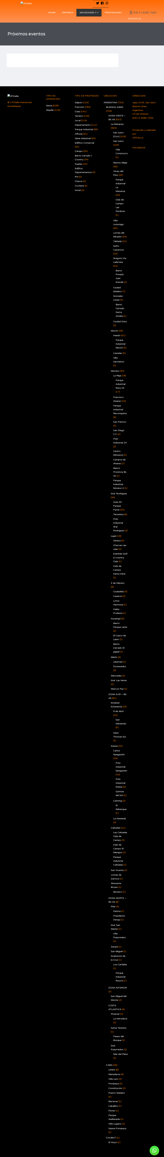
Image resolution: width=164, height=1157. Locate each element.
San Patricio (119, 422)
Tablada (117, 241)
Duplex (78, 164)
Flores (111, 1110)
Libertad (117, 661)
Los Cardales (120, 964)
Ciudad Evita (120, 321)
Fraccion (79, 107)
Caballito (113, 1106)
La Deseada (119, 818)
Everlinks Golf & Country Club (120, 557)
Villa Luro (113, 1079)
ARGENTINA (110, 102)
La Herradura (120, 1018)
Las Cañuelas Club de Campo (120, 836)
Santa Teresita (118, 1028)
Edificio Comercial (84, 143)
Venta (49, 105)
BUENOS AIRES (114, 107)
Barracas (113, 1101)
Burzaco (117, 891)
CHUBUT (111, 1137)
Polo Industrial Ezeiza (120, 783)
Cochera (79, 185)
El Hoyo (112, 1142)
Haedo (116, 335)
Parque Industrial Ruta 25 (120, 384)
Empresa (67, 12)
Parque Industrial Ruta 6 (120, 977)
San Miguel (117, 951)
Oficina (78, 134)
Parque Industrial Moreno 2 (118, 484)
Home (51, 12)
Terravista (118, 514)
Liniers (111, 1069)
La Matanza (117, 124)
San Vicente (117, 870)
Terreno (79, 116)
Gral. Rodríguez (119, 493)
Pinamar (115, 1014)
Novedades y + (89, 12)
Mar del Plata (120, 1054)
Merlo (114, 657)
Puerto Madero (116, 1093)
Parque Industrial (84, 129)
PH (76, 176)
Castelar (117, 353)
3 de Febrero (118, 583)
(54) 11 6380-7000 (144, 12)
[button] (154, 1150)
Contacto (134, 18)
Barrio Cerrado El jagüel (118, 648)
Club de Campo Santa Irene (119, 570)
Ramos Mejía (120, 162)
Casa (77, 111)
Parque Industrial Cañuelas (118, 861)
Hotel (78, 190)
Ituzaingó (116, 618)
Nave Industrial (83, 138)
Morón (114, 330)
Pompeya (113, 1083)
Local (78, 120)
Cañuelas (115, 827)
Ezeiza (114, 746)
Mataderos (114, 1074)
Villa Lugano (114, 1123)
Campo (79, 151)
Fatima (117, 911)
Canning (117, 800)
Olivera (117, 540)
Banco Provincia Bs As (119, 472)
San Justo (118, 141)
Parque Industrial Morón (120, 344)
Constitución (115, 1088)
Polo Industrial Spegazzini (121, 767)
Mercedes (116, 675)
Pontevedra (119, 666)
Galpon (78, 102)
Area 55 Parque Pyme (117, 506)
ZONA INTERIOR (117, 987)
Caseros (117, 596)
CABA (109, 1065)
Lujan (113, 536)
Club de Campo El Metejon (118, 848)
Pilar (113, 906)
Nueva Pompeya (117, 1128)
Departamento (83, 125)
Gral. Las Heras (119, 680)
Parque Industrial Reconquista (120, 409)
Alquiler (50, 110)
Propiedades (113, 12)
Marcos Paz (117, 689)
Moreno (115, 371)
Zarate (114, 946)
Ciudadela (118, 591)
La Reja (117, 375)
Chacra (78, 181)
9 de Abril (118, 711)
